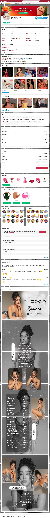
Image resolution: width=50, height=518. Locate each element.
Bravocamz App (28, 3)
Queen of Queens (26, 58)
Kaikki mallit (2, 3)
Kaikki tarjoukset (17, 3)
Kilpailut (22, 3)
